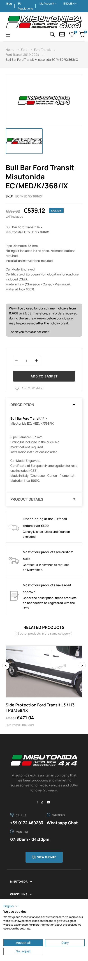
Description (22, 405)
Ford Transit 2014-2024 (20, 725)
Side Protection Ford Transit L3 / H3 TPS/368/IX (40, 707)
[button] (11, 906)
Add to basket (44, 376)
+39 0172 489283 (26, 822)
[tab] (44, 404)
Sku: (9, 196)
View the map (46, 857)
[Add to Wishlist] (78, 650)
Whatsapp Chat (62, 822)
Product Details (26, 499)
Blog (9, 3)
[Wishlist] (72, 34)
